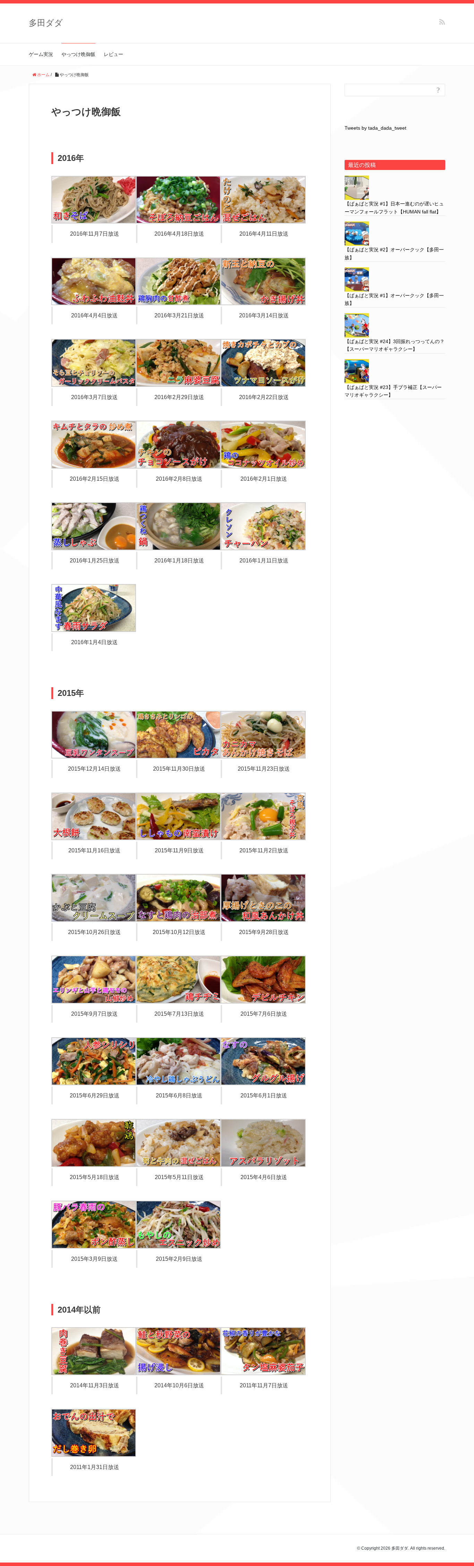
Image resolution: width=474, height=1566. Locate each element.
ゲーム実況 (41, 54)
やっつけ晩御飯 (78, 54)
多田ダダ (46, 22)
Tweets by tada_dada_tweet (375, 128)
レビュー (113, 54)
